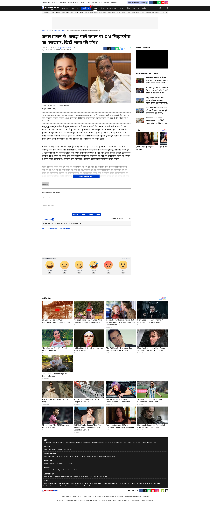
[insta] (166, 2)
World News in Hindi (72, 494)
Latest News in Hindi (58, 494)
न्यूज (72, 8)
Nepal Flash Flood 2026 (93, 12)
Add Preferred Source (136, 3)
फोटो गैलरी (86, 8)
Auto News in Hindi (120, 494)
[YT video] (162, 2)
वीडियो (128, 8)
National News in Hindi (149, 494)
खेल (134, 8)
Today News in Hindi (133, 494)
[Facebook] (151, 2)
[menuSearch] (167, 8)
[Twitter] (155, 2)
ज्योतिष (145, 8)
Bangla (94, 2)
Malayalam (46, 2)
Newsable (55, 2)
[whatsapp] (159, 2)
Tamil (89, 2)
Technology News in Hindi (104, 494)
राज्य (95, 8)
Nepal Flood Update (152, 12)
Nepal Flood (121, 12)
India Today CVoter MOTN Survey (72, 12)
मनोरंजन (102, 8)
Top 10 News (56, 12)
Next (166, 12)
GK (78, 8)
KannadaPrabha (73, 2)
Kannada (63, 2)
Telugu (82, 2)
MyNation (114, 2)
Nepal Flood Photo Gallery (135, 12)
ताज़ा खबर (65, 8)
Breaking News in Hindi (87, 494)
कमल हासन (45, 184)
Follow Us (127, 49)
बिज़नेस (120, 8)
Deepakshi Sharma (64, 48)
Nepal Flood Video (108, 12)
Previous (163, 12)
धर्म (139, 8)
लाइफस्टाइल (111, 8)
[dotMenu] (152, 8)
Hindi (100, 2)
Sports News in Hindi (49, 501)
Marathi (106, 2)
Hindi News (46, 494)
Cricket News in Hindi (64, 501)
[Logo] (51, 8)
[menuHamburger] (164, 8)
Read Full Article (86, 176)
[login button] (160, 8)
